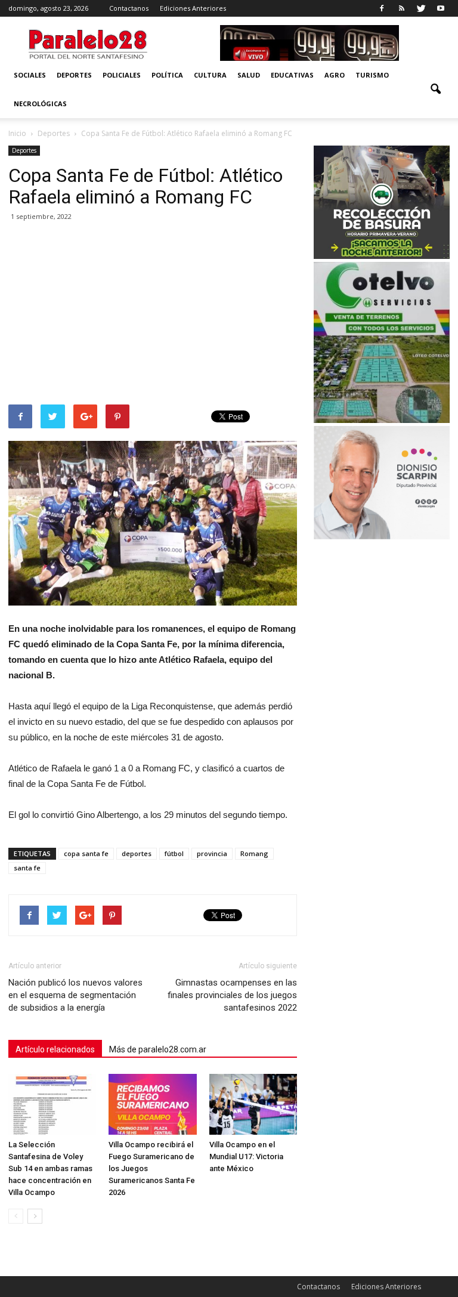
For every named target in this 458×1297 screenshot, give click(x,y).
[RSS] (401, 8)
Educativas (292, 74)
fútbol (174, 853)
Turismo (372, 74)
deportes (136, 853)
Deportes (74, 74)
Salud (248, 74)
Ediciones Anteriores (193, 8)
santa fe (27, 867)
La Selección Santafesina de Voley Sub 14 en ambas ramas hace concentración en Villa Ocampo (50, 1168)
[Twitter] (421, 8)
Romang (254, 853)
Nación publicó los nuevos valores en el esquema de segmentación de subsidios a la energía (75, 995)
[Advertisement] (152, 315)
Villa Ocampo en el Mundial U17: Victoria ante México (246, 1156)
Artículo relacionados (55, 1049)
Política (167, 74)
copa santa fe (86, 853)
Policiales (122, 74)
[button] (435, 89)
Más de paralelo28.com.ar (157, 1049)
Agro (334, 74)
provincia (212, 853)
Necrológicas (40, 103)
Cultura (210, 74)
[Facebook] (382, 8)
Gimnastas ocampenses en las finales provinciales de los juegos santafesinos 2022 (232, 995)
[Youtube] (441, 8)
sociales (30, 74)
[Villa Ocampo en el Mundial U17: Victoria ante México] (253, 1104)
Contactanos (128, 8)
